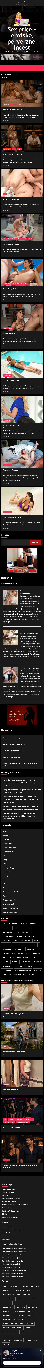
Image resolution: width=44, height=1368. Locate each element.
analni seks (13, 924)
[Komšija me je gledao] (22, 227)
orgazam (6, 962)
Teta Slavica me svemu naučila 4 (13, 1261)
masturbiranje (19, 949)
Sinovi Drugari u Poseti (11, 289)
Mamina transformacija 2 (11, 1264)
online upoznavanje (24, 957)
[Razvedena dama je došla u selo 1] (22, 1035)
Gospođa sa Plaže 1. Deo (12, 517)
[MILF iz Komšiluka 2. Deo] (22, 364)
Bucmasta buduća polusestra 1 (27, 809)
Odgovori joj (22, 1362)
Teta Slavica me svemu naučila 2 (13, 1276)
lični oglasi (7, 949)
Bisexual (6, 835)
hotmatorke (29, 936)
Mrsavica (23, 631)
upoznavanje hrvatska (23, 970)
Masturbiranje (22, 239)
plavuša (15, 962)
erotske (29, 928)
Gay (4, 864)
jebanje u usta (7, 945)
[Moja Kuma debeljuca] (22, 183)
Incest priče (7, 104)
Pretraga (5, 535)
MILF (30, 239)
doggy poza (34, 924)
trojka (29, 966)
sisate (22, 966)
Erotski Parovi (8, 852)
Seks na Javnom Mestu (11, 892)
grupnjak (25, 932)
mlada (28, 953)
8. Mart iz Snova (9, 334)
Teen (19, 104)
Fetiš (14, 104)
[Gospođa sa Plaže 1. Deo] (22, 501)
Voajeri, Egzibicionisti (10, 239)
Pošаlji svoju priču (22, 5)
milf (13, 953)
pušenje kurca (26, 962)
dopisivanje (7, 928)
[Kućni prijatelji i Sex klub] (22, 1111)
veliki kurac (7, 974)
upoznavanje (7, 970)
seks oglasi (37, 962)
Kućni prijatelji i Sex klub (11, 757)
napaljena (37, 953)
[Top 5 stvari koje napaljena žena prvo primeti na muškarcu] (22, 1149)
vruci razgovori (20, 974)
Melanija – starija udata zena (13, 751)
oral (35, 957)
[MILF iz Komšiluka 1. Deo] (22, 409)
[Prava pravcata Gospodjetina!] (10, 597)
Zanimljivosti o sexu (10, 912)
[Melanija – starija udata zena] (22, 1073)
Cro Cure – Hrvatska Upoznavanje (14, 1230)
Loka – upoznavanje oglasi (29, 668)
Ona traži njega (8, 957)
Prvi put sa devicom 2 (15, 792)
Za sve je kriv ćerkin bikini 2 (13, 110)
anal (4, 924)
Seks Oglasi (6, 1239)
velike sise (37, 970)
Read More (6, 120)
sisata (15, 966)
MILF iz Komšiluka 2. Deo (12, 381)
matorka (30, 949)
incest (15, 940)
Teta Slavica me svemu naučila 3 (13, 1273)
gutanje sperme (8, 936)
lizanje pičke (31, 945)
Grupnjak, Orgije (9, 868)
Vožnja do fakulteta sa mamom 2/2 (14, 1249)
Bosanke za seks (8, 1227)
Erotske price (7, 375)
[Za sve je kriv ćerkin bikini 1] (22, 138)
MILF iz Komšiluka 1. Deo (12, 425)
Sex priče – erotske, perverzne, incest (22, 38)
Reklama (6, 888)
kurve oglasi (19, 945)
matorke (6, 953)
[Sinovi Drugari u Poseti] (22, 272)
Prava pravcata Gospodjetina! (13, 738)
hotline (19, 936)
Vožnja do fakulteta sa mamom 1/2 (14, 1252)
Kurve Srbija (6, 1236)
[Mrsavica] (10, 637)
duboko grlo (18, 928)
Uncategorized (8, 904)
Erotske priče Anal (17, 283)
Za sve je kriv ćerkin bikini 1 (13, 154)
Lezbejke (6, 876)
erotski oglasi (8, 932)
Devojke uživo (7, 1233)
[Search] (41, 68)
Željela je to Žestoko (10, 470)
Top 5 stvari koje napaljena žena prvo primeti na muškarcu (20, 764)
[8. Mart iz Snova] (22, 317)
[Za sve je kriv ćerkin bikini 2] (22, 93)
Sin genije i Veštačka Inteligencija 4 (14, 1270)
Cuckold (6, 839)
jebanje (36, 940)
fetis (17, 932)
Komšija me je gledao (11, 244)
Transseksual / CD (9, 900)
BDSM (5, 831)
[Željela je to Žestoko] (22, 454)
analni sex (23, 924)
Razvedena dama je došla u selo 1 (14, 744)
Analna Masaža (8, 802)
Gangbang (7, 283)
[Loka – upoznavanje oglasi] (10, 675)
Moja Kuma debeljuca (11, 199)
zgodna (31, 974)
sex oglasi (6, 966)
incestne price (26, 940)
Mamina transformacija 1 (11, 1258)
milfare (20, 953)
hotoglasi (6, 940)
